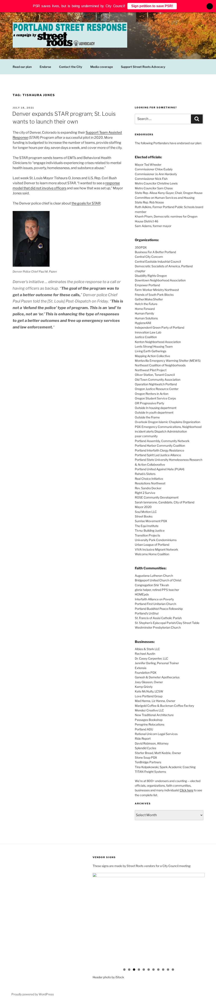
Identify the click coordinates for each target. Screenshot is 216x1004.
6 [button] (148, 969)
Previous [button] (98, 918)
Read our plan (22, 67)
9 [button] (163, 969)
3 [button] (134, 969)
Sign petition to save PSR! (152, 6)
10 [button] (168, 969)
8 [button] (158, 969)
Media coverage (101, 67)
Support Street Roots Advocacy (143, 67)
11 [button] (173, 969)
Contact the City (70, 67)
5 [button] (144, 969)
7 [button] (153, 969)
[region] (149, 919)
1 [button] (124, 969)
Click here (186, 790)
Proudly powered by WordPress (32, 994)
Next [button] (199, 918)
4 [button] (139, 969)
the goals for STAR (86, 203)
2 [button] (129, 969)
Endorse (45, 67)
